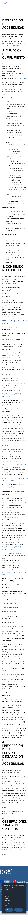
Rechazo (19, 909)
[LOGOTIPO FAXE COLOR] (4, 2)
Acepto (9, 909)
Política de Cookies (16, 887)
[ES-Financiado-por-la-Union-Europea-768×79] (14, 881)
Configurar (21, 885)
